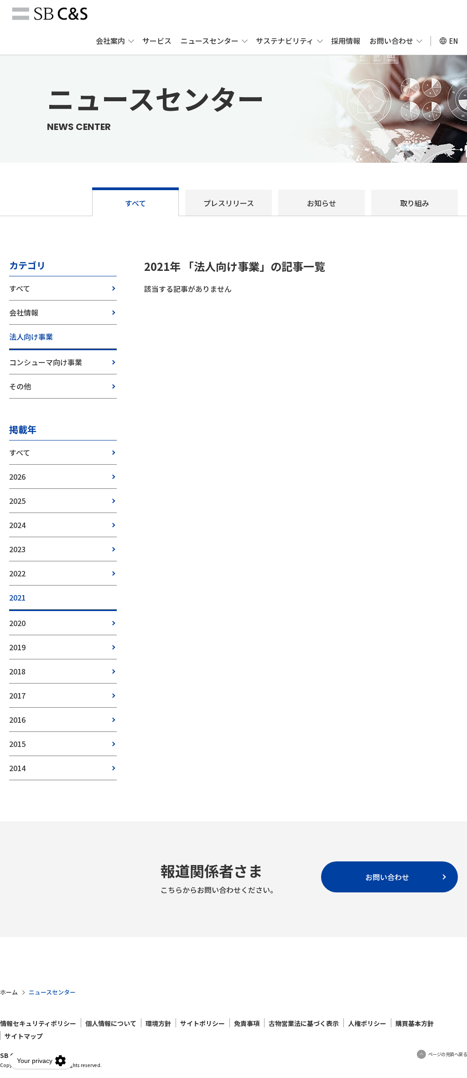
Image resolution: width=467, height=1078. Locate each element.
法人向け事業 (31, 336)
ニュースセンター (210, 40)
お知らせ (321, 202)
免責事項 (246, 1023)
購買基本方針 (414, 1023)
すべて (135, 202)
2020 (17, 622)
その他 (20, 386)
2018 (17, 671)
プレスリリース (228, 202)
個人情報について (110, 1023)
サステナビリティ (285, 40)
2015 (17, 743)
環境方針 (158, 1023)
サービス (156, 40)
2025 (17, 500)
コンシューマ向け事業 (45, 362)
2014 (17, 767)
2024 (17, 524)
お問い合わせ (391, 40)
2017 (17, 695)
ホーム (9, 992)
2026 (17, 476)
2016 (17, 719)
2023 (17, 549)
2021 (17, 597)
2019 (17, 647)
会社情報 (23, 312)
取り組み (414, 202)
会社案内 (110, 40)
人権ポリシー (367, 1023)
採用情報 (345, 40)
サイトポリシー (202, 1023)
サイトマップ (24, 1036)
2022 (17, 573)
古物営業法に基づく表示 (304, 1023)
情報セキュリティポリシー (38, 1023)
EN (453, 41)
